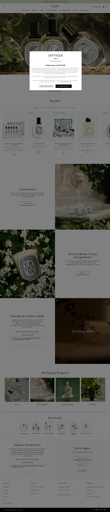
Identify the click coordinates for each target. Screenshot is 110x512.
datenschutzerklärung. (66, 81)
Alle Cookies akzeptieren (64, 86)
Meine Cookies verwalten (47, 86)
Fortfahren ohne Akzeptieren (56, 61)
